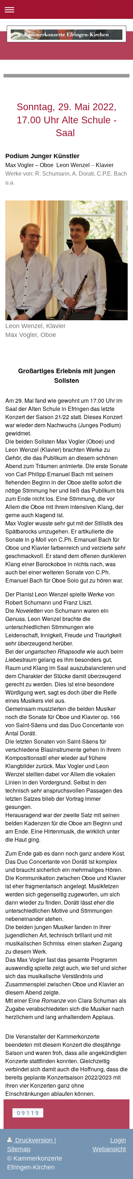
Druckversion (33, 1140)
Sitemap (19, 1149)
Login (118, 1140)
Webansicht (109, 1149)
